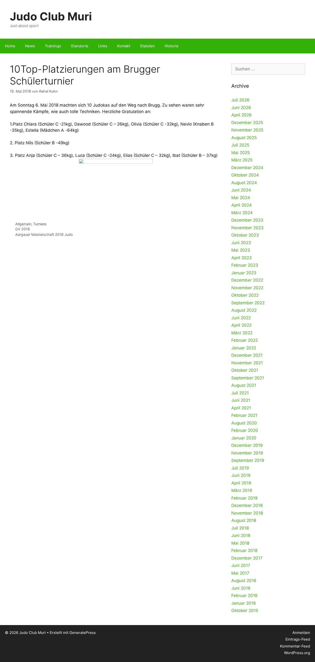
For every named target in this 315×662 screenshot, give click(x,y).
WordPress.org (297, 652)
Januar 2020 (243, 438)
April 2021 (241, 407)
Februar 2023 (244, 265)
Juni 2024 (241, 190)
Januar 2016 (243, 603)
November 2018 (247, 513)
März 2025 (241, 160)
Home (10, 46)
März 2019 (241, 490)
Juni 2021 (240, 400)
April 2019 (241, 483)
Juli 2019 (240, 468)
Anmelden (301, 632)
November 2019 (247, 453)
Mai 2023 (240, 250)
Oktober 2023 (245, 235)
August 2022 (244, 310)
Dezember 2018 (247, 505)
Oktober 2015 (244, 610)
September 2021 (247, 377)
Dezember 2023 (247, 220)
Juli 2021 (240, 392)
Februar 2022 (244, 340)
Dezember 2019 (247, 445)
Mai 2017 (240, 573)
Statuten (147, 46)
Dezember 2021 (247, 355)
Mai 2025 (240, 152)
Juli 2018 (240, 528)
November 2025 (247, 130)
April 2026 (241, 115)
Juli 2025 (240, 145)
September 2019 (247, 460)
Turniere (39, 224)
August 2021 (243, 385)
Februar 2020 (244, 430)
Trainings (53, 46)
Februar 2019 (244, 498)
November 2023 (247, 227)
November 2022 (247, 287)
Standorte (79, 46)
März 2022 (241, 332)
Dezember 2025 (247, 122)
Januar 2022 (243, 347)
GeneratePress (82, 632)
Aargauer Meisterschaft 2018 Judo (44, 234)
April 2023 (241, 257)
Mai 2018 (240, 543)
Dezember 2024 (247, 167)
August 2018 (243, 520)
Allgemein (23, 224)
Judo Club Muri (51, 16)
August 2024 (244, 182)
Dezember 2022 (247, 280)
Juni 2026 (241, 107)
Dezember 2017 (247, 558)
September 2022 (248, 302)
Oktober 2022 (245, 295)
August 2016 (243, 580)
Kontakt (123, 46)
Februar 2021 (244, 415)
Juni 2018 (240, 535)
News (30, 46)
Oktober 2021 (244, 370)
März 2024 (242, 212)
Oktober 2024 (245, 175)
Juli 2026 (240, 99)
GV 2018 (22, 229)
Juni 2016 (241, 588)
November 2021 (247, 362)
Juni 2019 (241, 475)
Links (102, 46)
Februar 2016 (244, 595)
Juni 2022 (241, 317)
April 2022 (241, 325)
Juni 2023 (241, 242)
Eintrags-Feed (297, 639)
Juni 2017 (240, 565)
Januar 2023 (243, 272)
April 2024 (241, 205)
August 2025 (244, 137)
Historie (171, 46)
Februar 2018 (244, 550)
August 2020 (244, 422)
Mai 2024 (240, 197)
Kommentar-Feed (295, 646)
